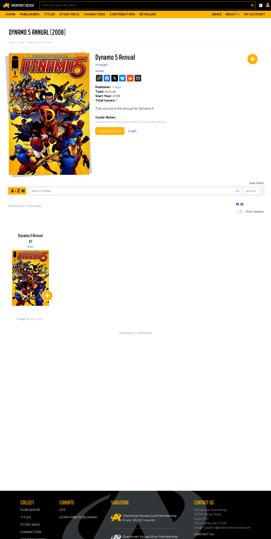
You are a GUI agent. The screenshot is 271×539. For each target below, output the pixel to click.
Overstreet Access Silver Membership (150, 536)
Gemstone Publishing (78, 517)
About (231, 14)
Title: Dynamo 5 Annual (39, 42)
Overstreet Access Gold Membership (150, 516)
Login (132, 131)
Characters (94, 14)
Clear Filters (256, 183)
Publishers (29, 14)
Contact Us (204, 534)
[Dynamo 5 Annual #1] (30, 278)
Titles (49, 14)
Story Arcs (69, 14)
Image (101, 64)
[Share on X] (114, 78)
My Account (254, 14)
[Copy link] (99, 78)
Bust (30, 246)
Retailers (147, 14)
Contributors (122, 14)
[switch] (239, 211)
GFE (62, 510)
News (217, 14)
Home (10, 14)
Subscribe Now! (109, 131)
